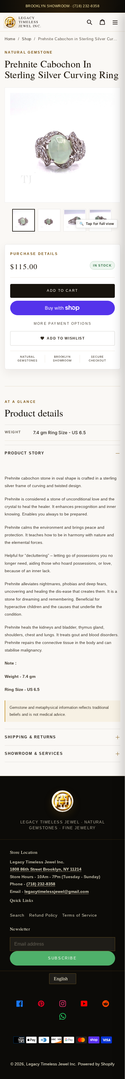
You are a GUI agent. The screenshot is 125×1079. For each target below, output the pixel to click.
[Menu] (115, 22)
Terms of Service (79, 915)
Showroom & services (34, 753)
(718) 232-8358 (40, 884)
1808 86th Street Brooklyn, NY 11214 (45, 869)
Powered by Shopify (96, 1064)
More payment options (63, 324)
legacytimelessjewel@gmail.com (56, 891)
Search (17, 915)
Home (10, 39)
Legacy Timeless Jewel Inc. (30, 22)
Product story (24, 453)
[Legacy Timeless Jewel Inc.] (62, 805)
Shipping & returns (30, 737)
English (61, 978)
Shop (26, 39)
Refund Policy (43, 915)
